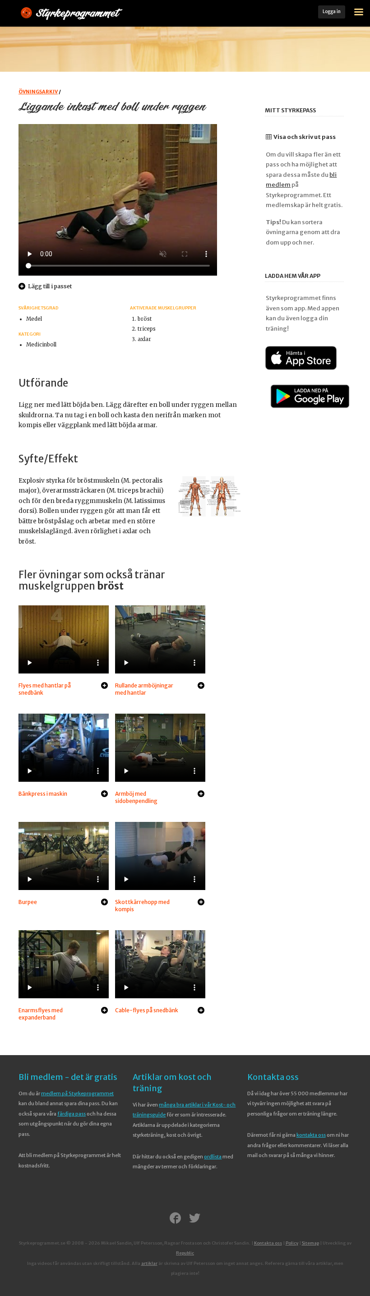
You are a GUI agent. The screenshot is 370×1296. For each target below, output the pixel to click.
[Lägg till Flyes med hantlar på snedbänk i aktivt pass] (104, 686)
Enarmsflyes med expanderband (40, 1014)
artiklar (149, 1263)
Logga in (332, 11)
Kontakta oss (273, 1077)
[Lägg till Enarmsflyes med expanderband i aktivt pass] (104, 1010)
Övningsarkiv (38, 91)
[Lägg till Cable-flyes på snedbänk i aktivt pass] (201, 1010)
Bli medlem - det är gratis (67, 1077)
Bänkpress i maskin (42, 793)
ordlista (213, 1156)
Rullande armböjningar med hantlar (144, 689)
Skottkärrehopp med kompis (142, 906)
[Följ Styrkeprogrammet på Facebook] (175, 1219)
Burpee (27, 902)
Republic (185, 1253)
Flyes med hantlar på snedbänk (44, 689)
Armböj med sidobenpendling (136, 797)
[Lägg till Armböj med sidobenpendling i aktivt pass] (201, 794)
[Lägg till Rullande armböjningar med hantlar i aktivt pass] (201, 686)
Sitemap (310, 1243)
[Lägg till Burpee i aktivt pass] (104, 902)
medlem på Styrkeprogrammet (77, 1093)
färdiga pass (71, 1114)
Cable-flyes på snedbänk (146, 1010)
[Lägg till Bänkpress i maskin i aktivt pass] (104, 794)
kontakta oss (311, 1135)
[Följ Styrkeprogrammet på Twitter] (194, 1219)
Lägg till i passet (50, 286)
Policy (292, 1243)
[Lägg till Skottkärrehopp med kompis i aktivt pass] (201, 902)
